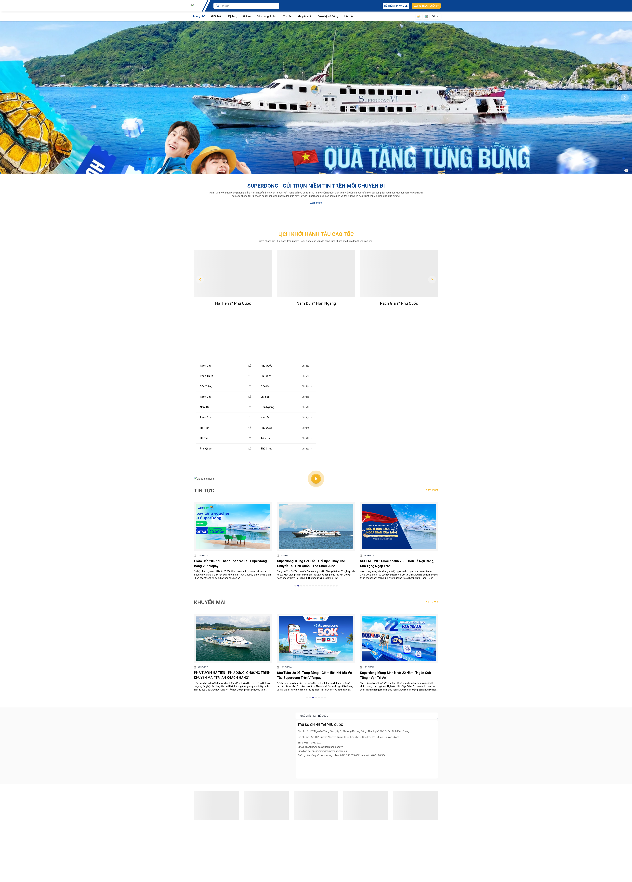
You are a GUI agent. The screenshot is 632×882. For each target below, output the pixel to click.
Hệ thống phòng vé (396, 5)
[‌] (618, 184)
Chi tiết (305, 365)
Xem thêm (316, 202)
